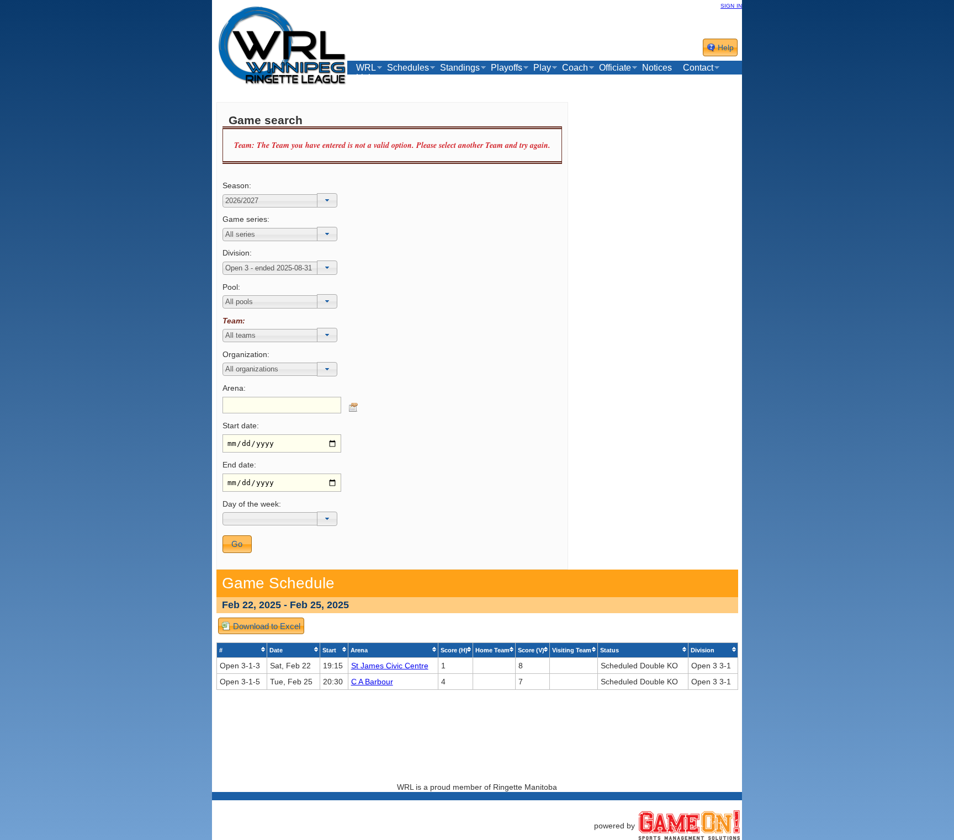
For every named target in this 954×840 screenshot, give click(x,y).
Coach (575, 68)
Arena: (234, 388)
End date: (239, 464)
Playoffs (506, 68)
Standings (460, 68)
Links (366, 78)
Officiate (615, 68)
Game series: (245, 219)
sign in (731, 5)
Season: (236, 185)
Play (542, 68)
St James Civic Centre (389, 665)
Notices (657, 67)
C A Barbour (372, 681)
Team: (233, 320)
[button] (327, 200)
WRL (366, 68)
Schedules (408, 68)
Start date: (240, 425)
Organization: (245, 354)
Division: (237, 252)
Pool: (231, 287)
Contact (698, 68)
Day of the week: (251, 503)
